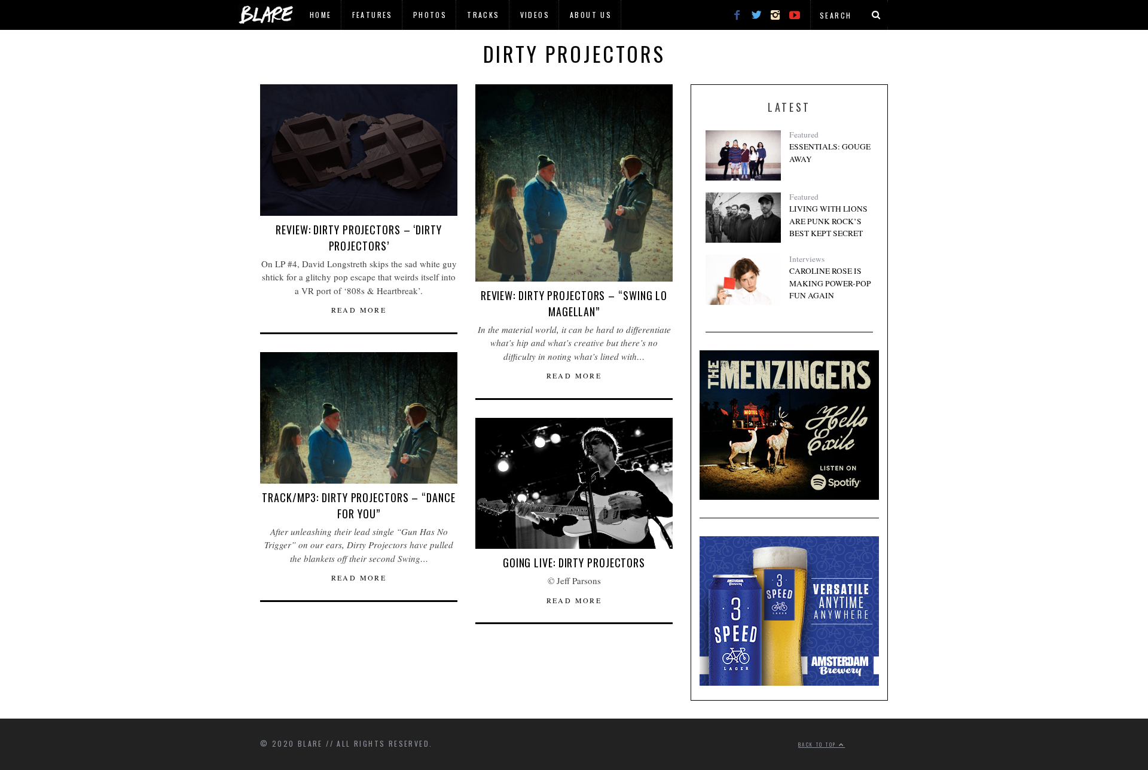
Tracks (483, 15)
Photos (430, 15)
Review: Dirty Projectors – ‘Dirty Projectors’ (359, 237)
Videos (534, 15)
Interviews (807, 258)
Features (372, 15)
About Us (591, 15)
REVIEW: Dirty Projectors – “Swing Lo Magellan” (574, 303)
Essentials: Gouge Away (830, 152)
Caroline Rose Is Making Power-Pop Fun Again (830, 283)
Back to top (818, 744)
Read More (359, 309)
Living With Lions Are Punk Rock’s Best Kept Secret (828, 221)
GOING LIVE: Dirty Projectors (574, 562)
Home (321, 15)
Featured (804, 134)
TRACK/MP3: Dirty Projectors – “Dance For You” (358, 505)
